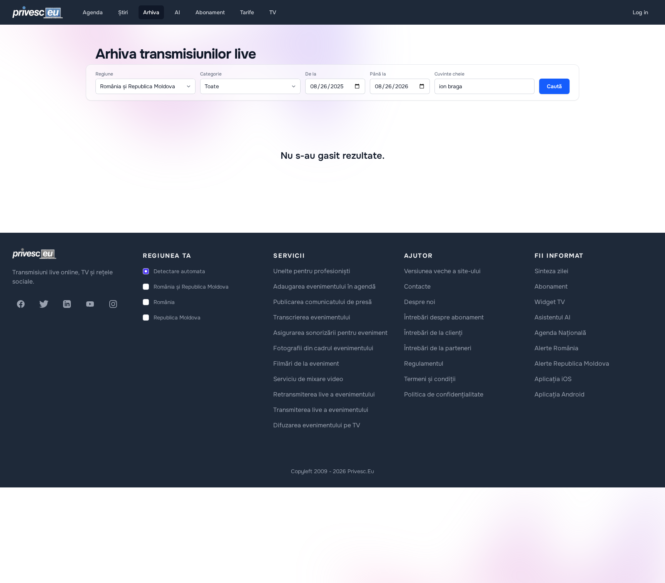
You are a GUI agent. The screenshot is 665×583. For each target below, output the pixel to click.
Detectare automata (179, 271)
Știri (123, 12)
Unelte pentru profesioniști (311, 271)
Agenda (93, 12)
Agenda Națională (560, 333)
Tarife (247, 12)
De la (310, 74)
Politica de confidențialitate (443, 394)
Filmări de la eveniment (306, 364)
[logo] (34, 253)
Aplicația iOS (553, 379)
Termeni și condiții (430, 379)
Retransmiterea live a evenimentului (324, 394)
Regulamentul (423, 364)
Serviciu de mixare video (308, 379)
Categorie (211, 74)
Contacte (417, 286)
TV (272, 12)
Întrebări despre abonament (444, 317)
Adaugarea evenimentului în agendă (324, 286)
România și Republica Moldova (191, 286)
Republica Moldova (177, 317)
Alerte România (556, 348)
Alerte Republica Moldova (572, 364)
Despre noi (419, 302)
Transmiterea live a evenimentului (320, 410)
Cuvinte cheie (449, 74)
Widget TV (550, 302)
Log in (640, 12)
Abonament (210, 12)
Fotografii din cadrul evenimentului (323, 348)
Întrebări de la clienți (433, 333)
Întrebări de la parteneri (437, 348)
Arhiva (151, 12)
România (164, 302)
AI (177, 12)
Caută (554, 86)
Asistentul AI (552, 317)
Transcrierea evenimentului (311, 317)
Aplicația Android (560, 394)
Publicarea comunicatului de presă (322, 302)
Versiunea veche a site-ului (442, 271)
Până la (378, 74)
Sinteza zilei (551, 271)
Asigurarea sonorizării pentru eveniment (330, 333)
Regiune (104, 74)
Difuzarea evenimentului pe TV (316, 425)
